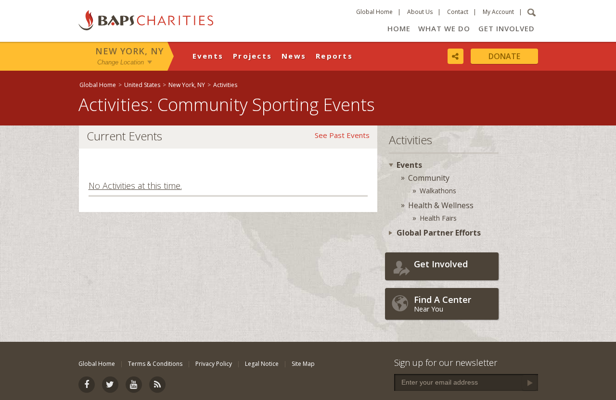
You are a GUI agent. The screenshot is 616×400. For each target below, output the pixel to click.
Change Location (120, 61)
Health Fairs (438, 218)
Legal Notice (262, 364)
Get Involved (506, 28)
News (294, 56)
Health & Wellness (441, 205)
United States (142, 85)
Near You (442, 303)
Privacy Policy (213, 364)
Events (208, 56)
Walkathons (438, 190)
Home (399, 28)
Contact (457, 12)
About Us (420, 12)
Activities (225, 85)
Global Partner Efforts (439, 232)
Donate (504, 56)
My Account (498, 12)
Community (428, 178)
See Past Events (342, 135)
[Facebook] (86, 384)
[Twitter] (110, 384)
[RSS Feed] (157, 384)
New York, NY (129, 51)
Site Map (303, 364)
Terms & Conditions (155, 364)
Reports (334, 56)
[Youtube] (134, 384)
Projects (252, 56)
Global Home (374, 12)
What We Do (444, 28)
